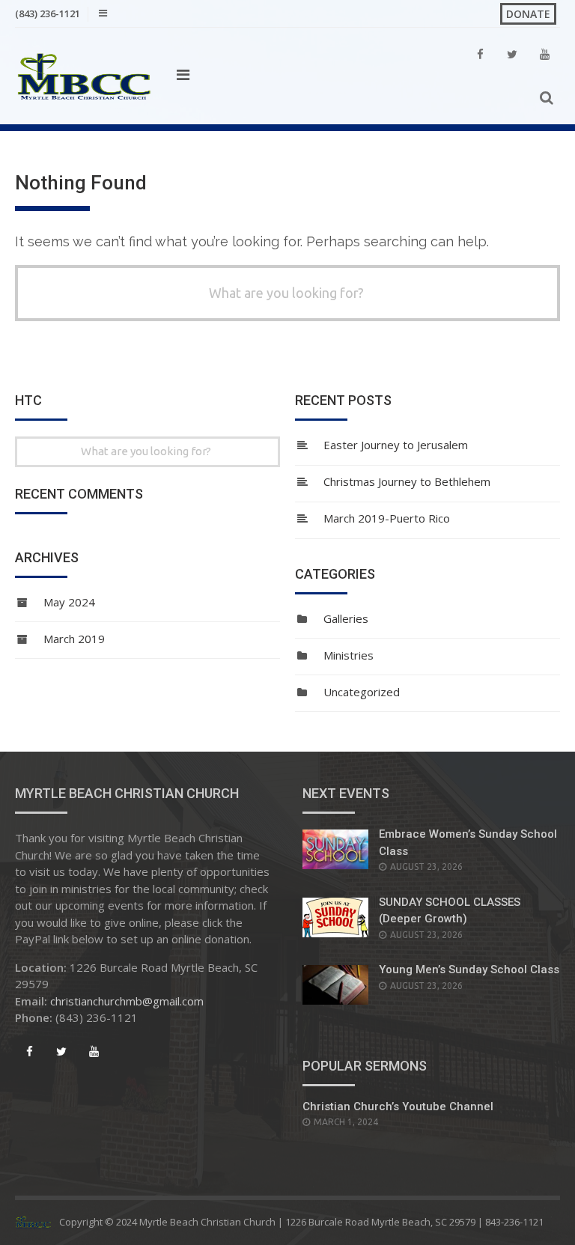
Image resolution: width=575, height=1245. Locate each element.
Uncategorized (361, 691)
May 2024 (69, 601)
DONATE (528, 14)
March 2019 (74, 638)
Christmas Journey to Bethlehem (406, 481)
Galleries (345, 618)
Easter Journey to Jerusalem (395, 444)
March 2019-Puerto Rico (386, 518)
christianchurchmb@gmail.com (127, 1000)
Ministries (348, 655)
